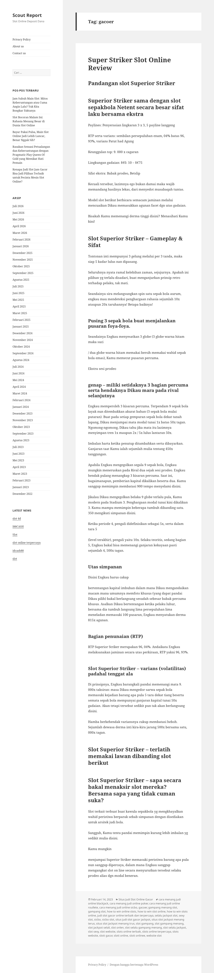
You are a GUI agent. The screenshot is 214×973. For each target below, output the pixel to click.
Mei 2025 (18, 300)
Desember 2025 (22, 253)
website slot (154, 935)
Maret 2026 (20, 233)
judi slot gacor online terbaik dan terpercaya (125, 915)
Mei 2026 (18, 219)
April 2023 (19, 467)
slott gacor (106, 935)
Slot (15, 534)
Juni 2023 (18, 453)
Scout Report (27, 15)
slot (15, 559)
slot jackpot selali (99, 927)
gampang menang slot (162, 907)
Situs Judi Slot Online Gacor (136, 899)
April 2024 (19, 387)
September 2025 (23, 273)
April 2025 (19, 306)
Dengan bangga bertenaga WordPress (134, 964)
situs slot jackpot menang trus (115, 923)
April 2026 (19, 226)
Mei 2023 (18, 460)
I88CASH (18, 526)
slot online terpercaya (27, 542)
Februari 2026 (21, 239)
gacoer (143, 907)
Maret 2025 (20, 313)
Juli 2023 (18, 447)
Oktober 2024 (21, 346)
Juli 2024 (18, 366)
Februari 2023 (21, 480)
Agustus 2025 (21, 280)
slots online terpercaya (156, 931)
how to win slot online (152, 911)
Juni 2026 (18, 213)
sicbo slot (108, 919)
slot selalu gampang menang (143, 927)
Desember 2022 (22, 494)
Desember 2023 (22, 413)
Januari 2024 (21, 407)
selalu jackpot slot (166, 915)
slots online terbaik (129, 931)
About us (18, 46)
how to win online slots (121, 911)
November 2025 (23, 259)
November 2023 (23, 420)
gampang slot (97, 911)
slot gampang (144, 923)
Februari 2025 (21, 320)
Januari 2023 (21, 487)
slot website (107, 931)
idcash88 (18, 550)
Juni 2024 (18, 373)
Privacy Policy (22, 39)
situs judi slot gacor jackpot (133, 919)
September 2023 (23, 433)
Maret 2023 (20, 474)
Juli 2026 (18, 206)
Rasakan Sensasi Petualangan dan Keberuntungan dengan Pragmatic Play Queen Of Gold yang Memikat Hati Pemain (31, 155)
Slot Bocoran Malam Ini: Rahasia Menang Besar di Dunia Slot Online (29, 121)
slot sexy (93, 931)
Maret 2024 (20, 393)
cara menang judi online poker (129, 903)
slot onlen (117, 927)
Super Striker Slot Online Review (129, 63)
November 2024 (23, 340)
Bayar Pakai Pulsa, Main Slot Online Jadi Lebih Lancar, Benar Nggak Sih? (31, 136)
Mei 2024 (18, 380)
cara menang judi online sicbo (118, 907)
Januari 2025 (21, 326)
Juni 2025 (18, 293)
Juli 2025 (18, 286)
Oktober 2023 (21, 427)
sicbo (97, 919)
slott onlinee (137, 935)
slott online (121, 935)
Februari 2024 (21, 400)
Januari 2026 (21, 246)
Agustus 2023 (21, 440)
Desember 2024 (22, 333)
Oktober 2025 (21, 266)
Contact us (19, 53)
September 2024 (23, 353)
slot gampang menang (169, 923)
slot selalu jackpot (174, 927)
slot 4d (17, 518)
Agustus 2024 (21, 360)
